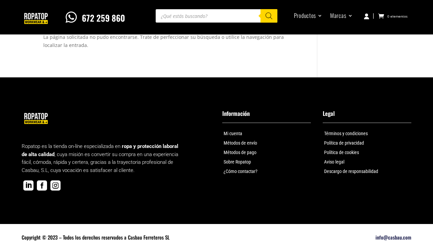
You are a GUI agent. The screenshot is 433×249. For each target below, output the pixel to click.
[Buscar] (268, 16)
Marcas (338, 16)
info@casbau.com (393, 237)
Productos (305, 16)
